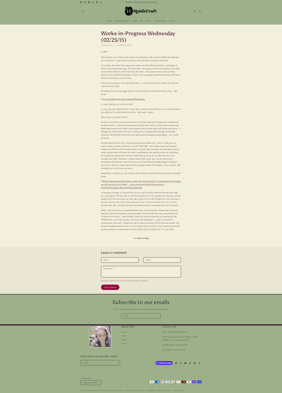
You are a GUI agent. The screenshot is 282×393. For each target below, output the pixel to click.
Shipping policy (151, 390)
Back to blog (142, 238)
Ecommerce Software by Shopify (101, 390)
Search (123, 332)
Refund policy (118, 390)
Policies (124, 344)
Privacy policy (128, 390)
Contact (124, 340)
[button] (82, 11)
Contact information (164, 390)
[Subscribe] (158, 316)
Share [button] (105, 52)
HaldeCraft (88, 390)
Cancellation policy (179, 390)
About (123, 336)
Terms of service (139, 390)
